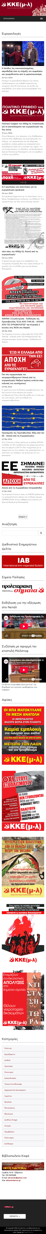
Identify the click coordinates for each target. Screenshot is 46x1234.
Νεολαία (8, 1102)
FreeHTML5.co (28, 1232)
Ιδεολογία (8, 1114)
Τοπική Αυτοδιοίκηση (13, 1084)
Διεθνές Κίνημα (10, 1120)
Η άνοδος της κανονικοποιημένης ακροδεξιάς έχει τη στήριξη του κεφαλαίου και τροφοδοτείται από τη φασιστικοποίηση (22, 71)
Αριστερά (8, 1066)
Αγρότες (8, 1096)
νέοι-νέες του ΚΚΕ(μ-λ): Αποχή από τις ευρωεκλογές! (20, 253)
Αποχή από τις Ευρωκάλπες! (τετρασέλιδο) (22, 488)
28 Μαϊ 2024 (7, 331)
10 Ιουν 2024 (7, 133)
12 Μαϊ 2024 (6, 491)
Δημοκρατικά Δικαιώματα (15, 1090)
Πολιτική (8, 1048)
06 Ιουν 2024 (7, 193)
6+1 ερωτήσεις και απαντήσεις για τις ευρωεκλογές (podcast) (19, 188)
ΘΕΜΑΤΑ (14, 1216)
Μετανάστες (9, 1108)
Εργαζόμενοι (9, 1054)
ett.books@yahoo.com (17, 1178)
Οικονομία (8, 1072)
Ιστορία (7, 1126)
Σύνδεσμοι (8, 1144)
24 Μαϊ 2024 (7, 387)
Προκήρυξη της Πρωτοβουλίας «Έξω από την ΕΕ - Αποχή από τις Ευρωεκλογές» (23, 434)
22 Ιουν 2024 (7, 78)
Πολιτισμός (9, 1138)
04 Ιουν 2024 (7, 258)
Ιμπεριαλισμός (10, 1078)
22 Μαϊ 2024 (7, 439)
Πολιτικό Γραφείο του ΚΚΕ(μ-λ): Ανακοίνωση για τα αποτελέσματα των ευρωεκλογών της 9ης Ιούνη (23, 127)
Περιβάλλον (9, 1132)
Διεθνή (7, 1060)
